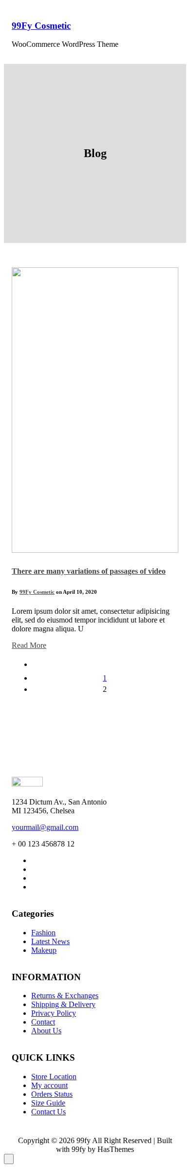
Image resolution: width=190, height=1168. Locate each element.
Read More (29, 645)
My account (49, 1085)
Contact (43, 1022)
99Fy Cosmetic (41, 25)
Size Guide (48, 1103)
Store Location (53, 1076)
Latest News (50, 941)
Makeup (44, 950)
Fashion (43, 932)
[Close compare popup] (9, 1159)
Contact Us (48, 1112)
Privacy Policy (53, 1013)
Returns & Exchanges (64, 995)
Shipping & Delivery (63, 1004)
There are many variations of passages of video (89, 571)
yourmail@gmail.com (45, 827)
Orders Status (52, 1094)
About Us (46, 1031)
